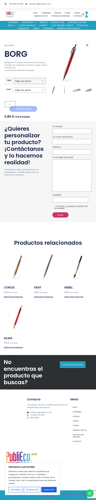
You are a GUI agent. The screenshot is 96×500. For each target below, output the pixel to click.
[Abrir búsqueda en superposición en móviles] (83, 14)
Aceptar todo (49, 490)
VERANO (36, 28)
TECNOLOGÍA (82, 25)
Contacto (78, 16)
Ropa (10, 25)
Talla (9, 80)
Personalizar (16, 490)
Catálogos (46, 13)
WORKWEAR (48, 28)
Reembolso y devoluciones (63, 494)
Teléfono (56, 147)
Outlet (67, 13)
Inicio (35, 13)
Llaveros (43, 25)
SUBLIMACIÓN (23, 28)
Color (8, 89)
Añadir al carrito (23, 109)
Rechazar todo (32, 490)
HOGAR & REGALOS (27, 25)
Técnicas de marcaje (60, 16)
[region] (32, 479)
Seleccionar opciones (13, 297)
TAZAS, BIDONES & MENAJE (62, 25)
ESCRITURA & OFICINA (77, 22)
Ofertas (57, 13)
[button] (87, 45)
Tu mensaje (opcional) (62, 157)
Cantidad (56, 195)
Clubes (77, 13)
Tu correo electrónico (62, 137)
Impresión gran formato (68, 28)
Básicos (43, 22)
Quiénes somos (41, 16)
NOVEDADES (13, 22)
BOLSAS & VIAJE (57, 22)
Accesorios (27, 22)
